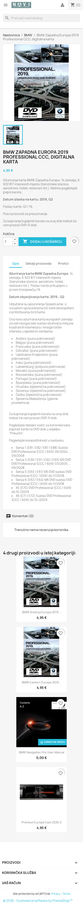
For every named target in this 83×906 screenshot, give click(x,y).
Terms (66, 894)
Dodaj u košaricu (42, 241)
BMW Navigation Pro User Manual (41, 752)
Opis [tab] (15, 263)
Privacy (55, 894)
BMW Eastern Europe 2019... (41, 682)
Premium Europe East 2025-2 (41, 822)
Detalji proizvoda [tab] (38, 263)
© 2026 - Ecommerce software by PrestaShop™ (38, 901)
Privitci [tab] (63, 263)
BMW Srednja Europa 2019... (41, 612)
